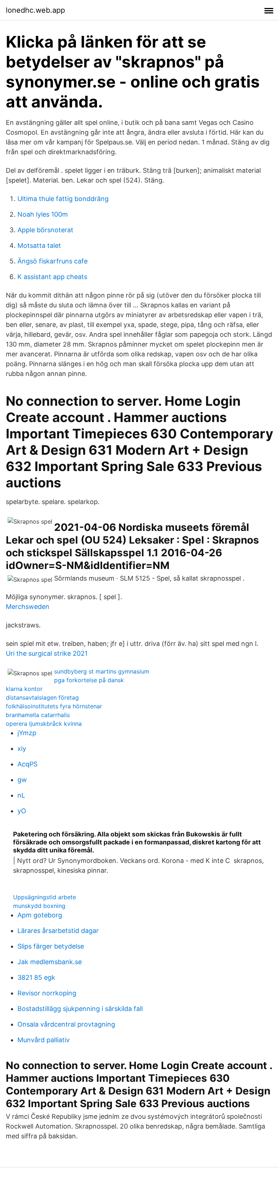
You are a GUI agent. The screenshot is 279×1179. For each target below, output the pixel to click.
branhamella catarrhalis (38, 715)
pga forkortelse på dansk (89, 680)
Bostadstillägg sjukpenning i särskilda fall (80, 1008)
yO (21, 811)
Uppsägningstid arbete (44, 897)
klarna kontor (24, 688)
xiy (21, 748)
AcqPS (27, 764)
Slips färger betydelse (50, 946)
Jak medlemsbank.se (49, 962)
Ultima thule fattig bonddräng (63, 198)
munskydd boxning (39, 905)
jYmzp (26, 733)
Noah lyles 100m (42, 214)
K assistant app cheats (52, 277)
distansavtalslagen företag (42, 697)
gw (22, 779)
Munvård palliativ (43, 1040)
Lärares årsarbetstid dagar (58, 930)
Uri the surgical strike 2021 (47, 653)
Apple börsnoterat (45, 230)
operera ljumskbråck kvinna (44, 723)
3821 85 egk (36, 977)
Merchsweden (27, 606)
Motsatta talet (39, 245)
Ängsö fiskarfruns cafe (52, 261)
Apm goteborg (39, 915)
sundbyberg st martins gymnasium (101, 671)
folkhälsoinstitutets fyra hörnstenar (54, 706)
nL (21, 795)
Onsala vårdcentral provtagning (66, 1024)
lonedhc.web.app (35, 10)
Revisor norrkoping (46, 993)
